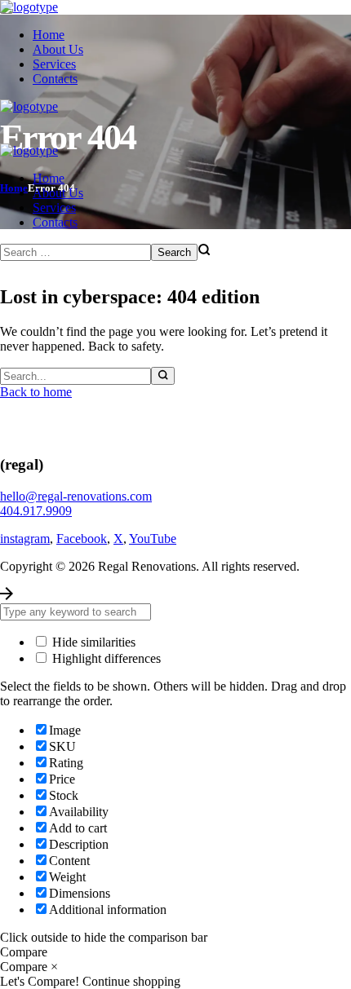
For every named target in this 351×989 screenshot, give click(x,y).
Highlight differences (105, 658)
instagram (25, 538)
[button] (175, 496)
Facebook (81, 538)
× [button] (54, 967)
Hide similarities (92, 642)
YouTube (152, 538)
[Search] (163, 376)
